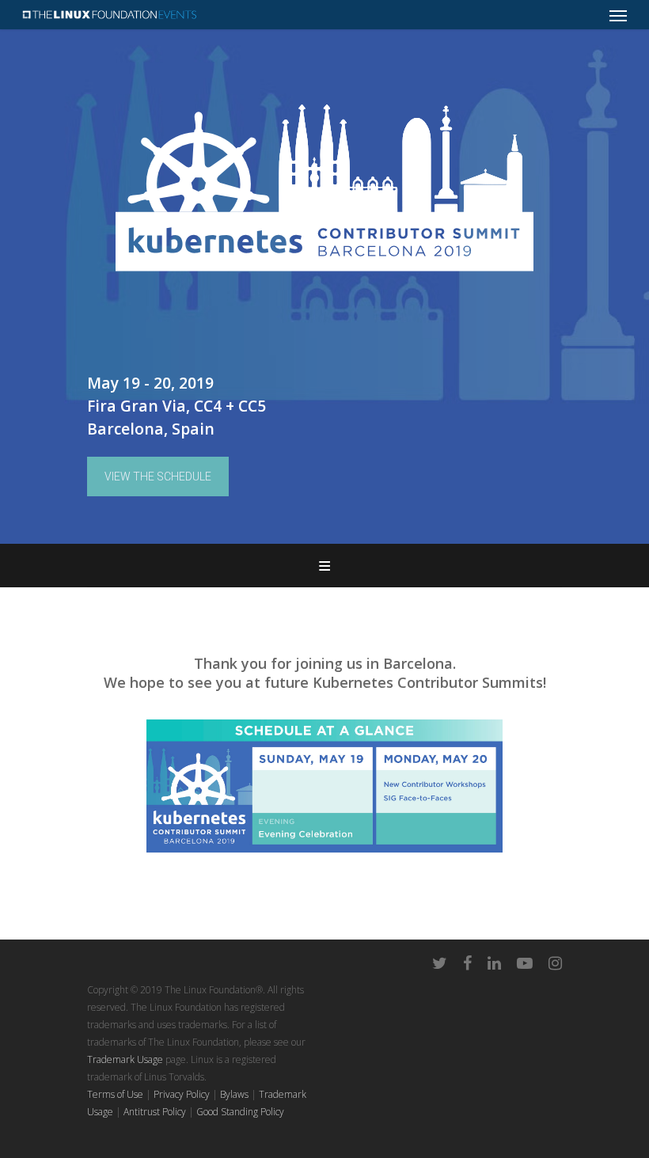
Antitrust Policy (154, 1111)
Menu (324, 565)
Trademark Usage (125, 1059)
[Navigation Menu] (618, 15)
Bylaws (234, 1094)
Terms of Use (115, 1094)
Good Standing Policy (240, 1111)
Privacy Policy (182, 1094)
